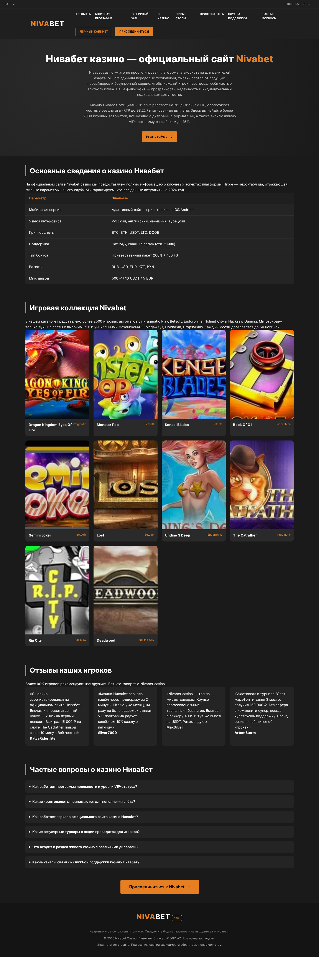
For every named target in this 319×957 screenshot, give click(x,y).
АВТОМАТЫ (83, 14)
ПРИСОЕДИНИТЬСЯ (134, 31)
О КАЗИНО (163, 16)
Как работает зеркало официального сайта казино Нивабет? (85, 817)
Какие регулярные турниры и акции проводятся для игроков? (86, 832)
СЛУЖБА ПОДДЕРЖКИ (237, 16)
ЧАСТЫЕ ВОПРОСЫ (269, 16)
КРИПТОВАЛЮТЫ (212, 14)
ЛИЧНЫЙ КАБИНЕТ (94, 31)
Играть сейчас (156, 136)
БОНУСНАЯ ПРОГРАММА (104, 16)
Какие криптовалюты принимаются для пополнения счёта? (83, 801)
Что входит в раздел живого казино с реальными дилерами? (85, 847)
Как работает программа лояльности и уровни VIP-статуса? (84, 786)
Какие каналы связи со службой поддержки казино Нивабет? (86, 862)
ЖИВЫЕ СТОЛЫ (181, 16)
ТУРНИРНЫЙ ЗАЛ (139, 16)
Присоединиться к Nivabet (156, 886)
